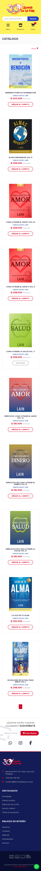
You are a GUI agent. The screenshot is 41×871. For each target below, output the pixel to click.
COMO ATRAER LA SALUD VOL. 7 (20, 351)
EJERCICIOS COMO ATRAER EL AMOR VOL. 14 (20, 417)
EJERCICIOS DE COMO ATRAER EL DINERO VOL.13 (20, 483)
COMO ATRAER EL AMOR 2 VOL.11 (20, 287)
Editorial (5, 835)
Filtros (34, 49)
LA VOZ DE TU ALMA (20, 615)
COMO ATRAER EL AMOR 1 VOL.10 (20, 222)
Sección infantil (8, 808)
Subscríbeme (31, 733)
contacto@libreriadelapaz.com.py (19, 782)
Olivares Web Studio (20, 866)
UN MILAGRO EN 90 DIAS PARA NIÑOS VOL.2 (20, 681)
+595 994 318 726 (12, 778)
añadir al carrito (20, 104)
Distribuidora (7, 839)
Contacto (6, 831)
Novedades (6, 796)
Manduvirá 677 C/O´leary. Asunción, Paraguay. (20, 773)
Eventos (5, 843)
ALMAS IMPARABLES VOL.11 (20, 157)
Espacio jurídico (8, 800)
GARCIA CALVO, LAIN (20, 95)
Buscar (33, 19)
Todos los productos (10, 812)
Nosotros (6, 827)
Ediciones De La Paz (10, 804)
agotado (20, 363)
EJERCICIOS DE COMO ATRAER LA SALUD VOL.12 (20, 550)
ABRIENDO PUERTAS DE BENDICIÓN (20, 93)
